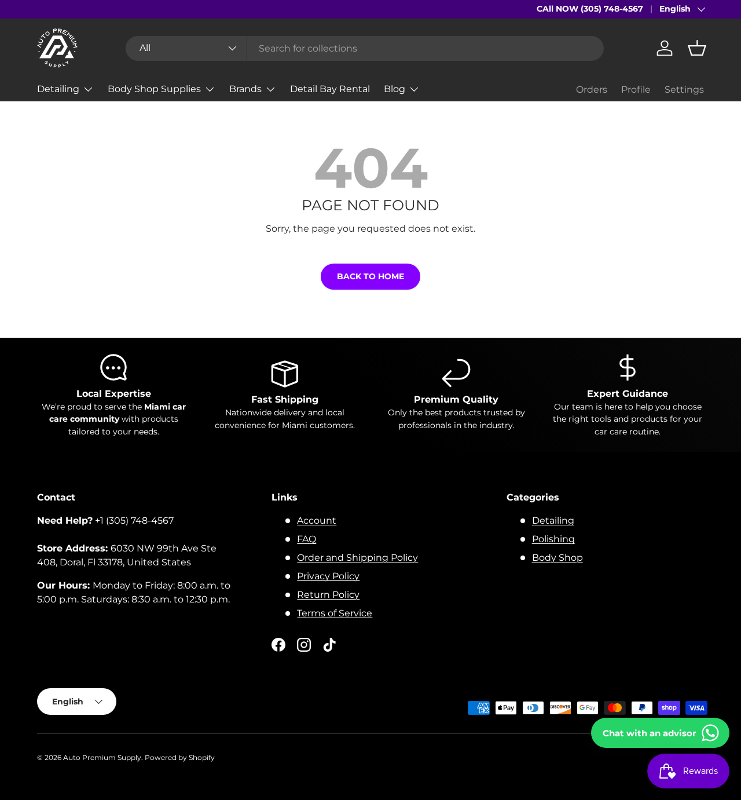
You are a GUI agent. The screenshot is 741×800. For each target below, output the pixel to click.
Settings (684, 89)
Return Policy (328, 594)
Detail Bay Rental (330, 88)
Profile (636, 89)
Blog (394, 88)
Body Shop (557, 557)
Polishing (553, 539)
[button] (697, 48)
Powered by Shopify (180, 757)
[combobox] (365, 48)
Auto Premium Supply (102, 757)
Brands (245, 88)
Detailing (58, 88)
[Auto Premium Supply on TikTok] (329, 644)
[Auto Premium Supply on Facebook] (278, 644)
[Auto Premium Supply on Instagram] (304, 644)
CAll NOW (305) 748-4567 (590, 8)
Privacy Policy (328, 576)
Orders (591, 89)
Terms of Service (334, 613)
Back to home (370, 276)
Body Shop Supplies (154, 88)
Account (316, 520)
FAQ (306, 539)
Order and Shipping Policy (357, 557)
